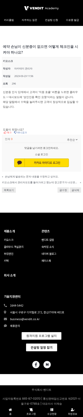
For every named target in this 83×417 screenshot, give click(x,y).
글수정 (63, 190)
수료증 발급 (72, 20)
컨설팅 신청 (51, 20)
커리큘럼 (9, 20)
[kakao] (41, 163)
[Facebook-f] (36, 364)
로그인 (47, 148)
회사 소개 (9, 275)
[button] (41, 336)
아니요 (22, 132)
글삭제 (75, 190)
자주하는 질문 (29, 20)
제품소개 (9, 231)
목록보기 (9, 190)
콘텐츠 (46, 231)
